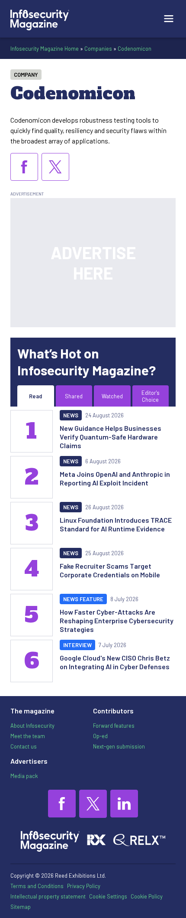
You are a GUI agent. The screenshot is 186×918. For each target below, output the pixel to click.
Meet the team (27, 735)
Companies (98, 48)
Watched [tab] (112, 396)
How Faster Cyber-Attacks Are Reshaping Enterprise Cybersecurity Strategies (116, 620)
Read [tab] (35, 396)
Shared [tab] (74, 396)
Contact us (23, 746)
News (70, 415)
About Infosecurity (32, 725)
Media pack (24, 775)
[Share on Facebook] (24, 167)
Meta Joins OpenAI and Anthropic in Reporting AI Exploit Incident (115, 478)
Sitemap (20, 906)
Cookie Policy (147, 896)
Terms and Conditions (37, 885)
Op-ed (100, 735)
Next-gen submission (119, 746)
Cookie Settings (108, 896)
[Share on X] (55, 167)
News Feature (83, 599)
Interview (77, 644)
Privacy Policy (83, 885)
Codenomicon (134, 48)
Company (26, 74)
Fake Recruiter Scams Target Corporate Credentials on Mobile (110, 570)
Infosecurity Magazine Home (44, 48)
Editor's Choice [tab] (150, 396)
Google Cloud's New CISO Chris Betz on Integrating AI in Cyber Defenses (115, 662)
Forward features (114, 725)
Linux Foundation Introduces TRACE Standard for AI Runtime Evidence (116, 524)
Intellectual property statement (48, 896)
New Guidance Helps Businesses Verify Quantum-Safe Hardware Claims (110, 436)
